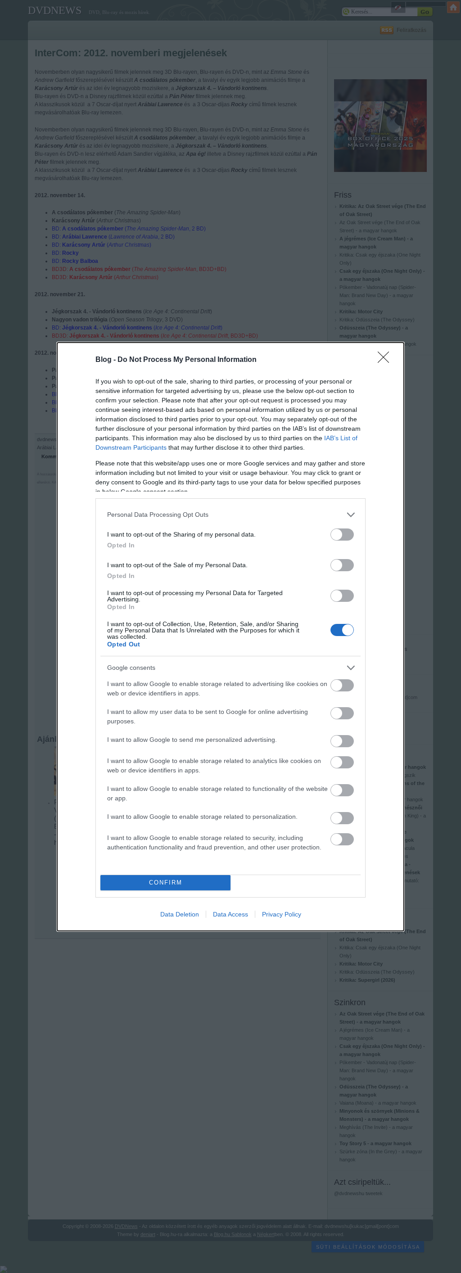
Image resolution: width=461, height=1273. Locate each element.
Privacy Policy (281, 914)
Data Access (230, 914)
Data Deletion (179, 914)
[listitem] (230, 514)
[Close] (386, 360)
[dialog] (230, 637)
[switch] (342, 534)
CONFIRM (165, 882)
